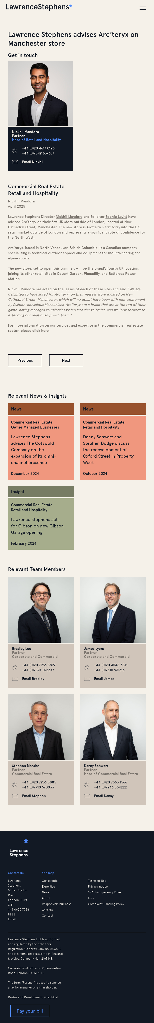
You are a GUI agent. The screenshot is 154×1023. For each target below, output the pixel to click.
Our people (50, 881)
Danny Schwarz (96, 766)
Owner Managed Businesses (35, 427)
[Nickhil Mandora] (40, 93)
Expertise (48, 886)
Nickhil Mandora (69, 216)
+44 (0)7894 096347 (38, 670)
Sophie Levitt (116, 216)
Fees (91, 898)
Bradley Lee (21, 649)
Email (12, 919)
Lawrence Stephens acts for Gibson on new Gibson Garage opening (37, 526)
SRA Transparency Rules (104, 892)
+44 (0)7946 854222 (110, 787)
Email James (104, 679)
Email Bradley (33, 679)
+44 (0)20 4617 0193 (38, 148)
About (46, 898)
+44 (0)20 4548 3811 (111, 665)
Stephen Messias (25, 766)
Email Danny (103, 796)
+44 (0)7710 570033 (38, 787)
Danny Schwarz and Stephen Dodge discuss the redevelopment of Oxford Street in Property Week (108, 449)
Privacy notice (98, 886)
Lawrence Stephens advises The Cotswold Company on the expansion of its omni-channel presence (33, 449)
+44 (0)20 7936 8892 (39, 665)
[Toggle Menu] (143, 8)
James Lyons (94, 649)
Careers (47, 910)
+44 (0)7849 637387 (38, 153)
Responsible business (56, 904)
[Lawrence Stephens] (39, 8)
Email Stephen (34, 796)
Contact (47, 915)
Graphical (51, 997)
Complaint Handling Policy (106, 904)
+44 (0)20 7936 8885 (39, 782)
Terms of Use (97, 881)
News (45, 892)
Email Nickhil (32, 162)
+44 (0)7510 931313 (109, 670)
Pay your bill (30, 1011)
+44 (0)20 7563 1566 (110, 782)
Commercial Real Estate (32, 422)
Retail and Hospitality (101, 427)
